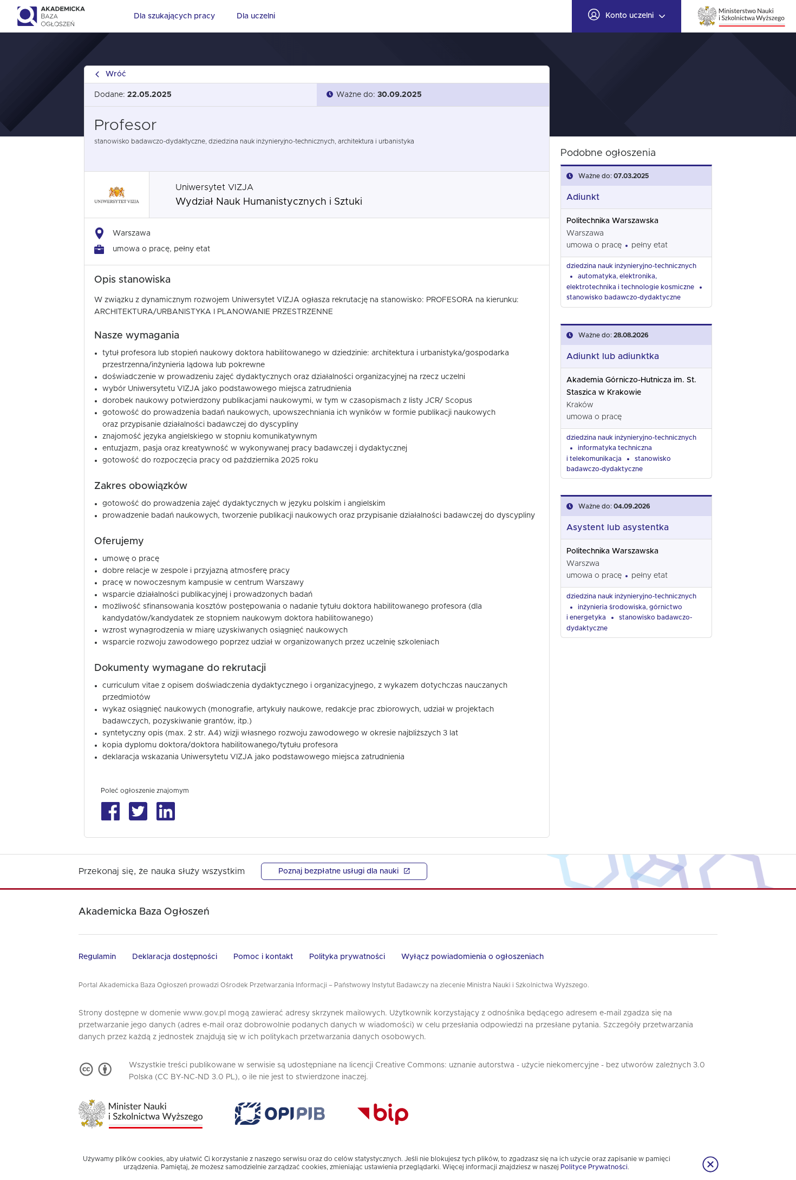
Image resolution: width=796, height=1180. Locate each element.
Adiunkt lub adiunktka (612, 356)
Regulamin (97, 957)
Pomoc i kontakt (263, 957)
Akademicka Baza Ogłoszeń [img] (50, 16)
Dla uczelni (256, 16)
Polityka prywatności (347, 957)
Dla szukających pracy (174, 16)
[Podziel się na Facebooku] (110, 811)
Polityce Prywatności (594, 1167)
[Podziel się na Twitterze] (137, 811)
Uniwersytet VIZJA (214, 187)
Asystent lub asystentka (617, 527)
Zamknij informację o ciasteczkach (710, 1164)
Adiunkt (582, 197)
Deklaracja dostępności (174, 957)
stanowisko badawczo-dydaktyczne (623, 297)
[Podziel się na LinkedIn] (165, 811)
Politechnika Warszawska (612, 221)
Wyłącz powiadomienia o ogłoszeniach (472, 957)
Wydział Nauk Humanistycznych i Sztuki (268, 202)
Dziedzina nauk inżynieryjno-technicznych (631, 266)
